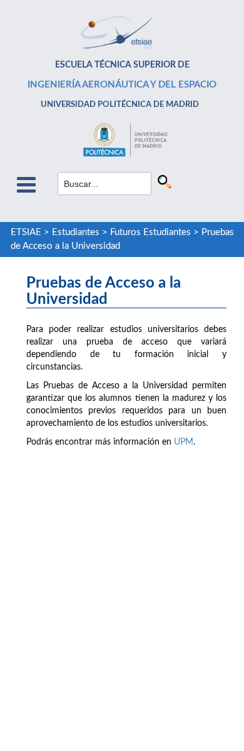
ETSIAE (26, 232)
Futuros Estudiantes (150, 232)
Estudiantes (75, 232)
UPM (183, 442)
